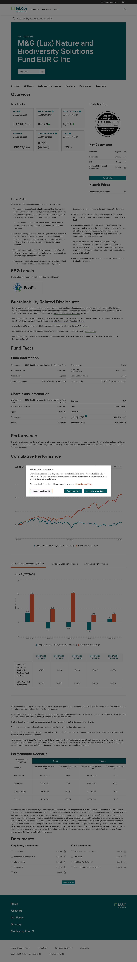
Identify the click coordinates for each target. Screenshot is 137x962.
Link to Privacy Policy (83, 484)
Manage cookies (40, 491)
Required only (73, 491)
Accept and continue (95, 491)
